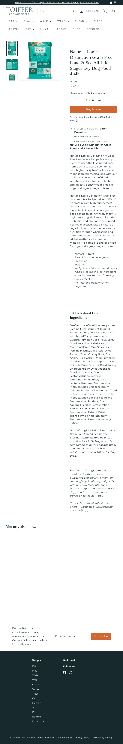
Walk (44, 21)
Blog (77, 29)
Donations (38, 721)
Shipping (75, 93)
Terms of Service (46, 737)
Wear (62, 21)
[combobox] (58, 11)
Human (45, 29)
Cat (29, 29)
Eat (12, 21)
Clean (80, 21)
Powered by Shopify (102, 737)
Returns (93, 29)
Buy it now (93, 109)
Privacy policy (82, 737)
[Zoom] (40, 60)
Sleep (98, 21)
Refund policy (64, 737)
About (62, 29)
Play (28, 21)
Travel (14, 29)
